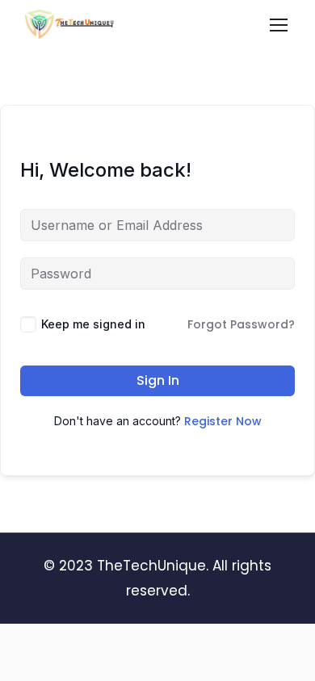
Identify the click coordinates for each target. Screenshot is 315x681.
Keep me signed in (93, 324)
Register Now (223, 421)
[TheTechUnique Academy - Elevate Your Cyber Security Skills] (70, 28)
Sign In (157, 380)
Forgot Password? (241, 324)
